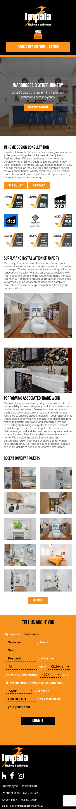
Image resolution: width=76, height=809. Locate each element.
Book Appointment (38, 107)
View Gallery (15, 185)
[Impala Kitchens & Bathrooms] (38, 16)
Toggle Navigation (38, 34)
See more (38, 600)
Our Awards (39, 185)
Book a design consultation (38, 47)
